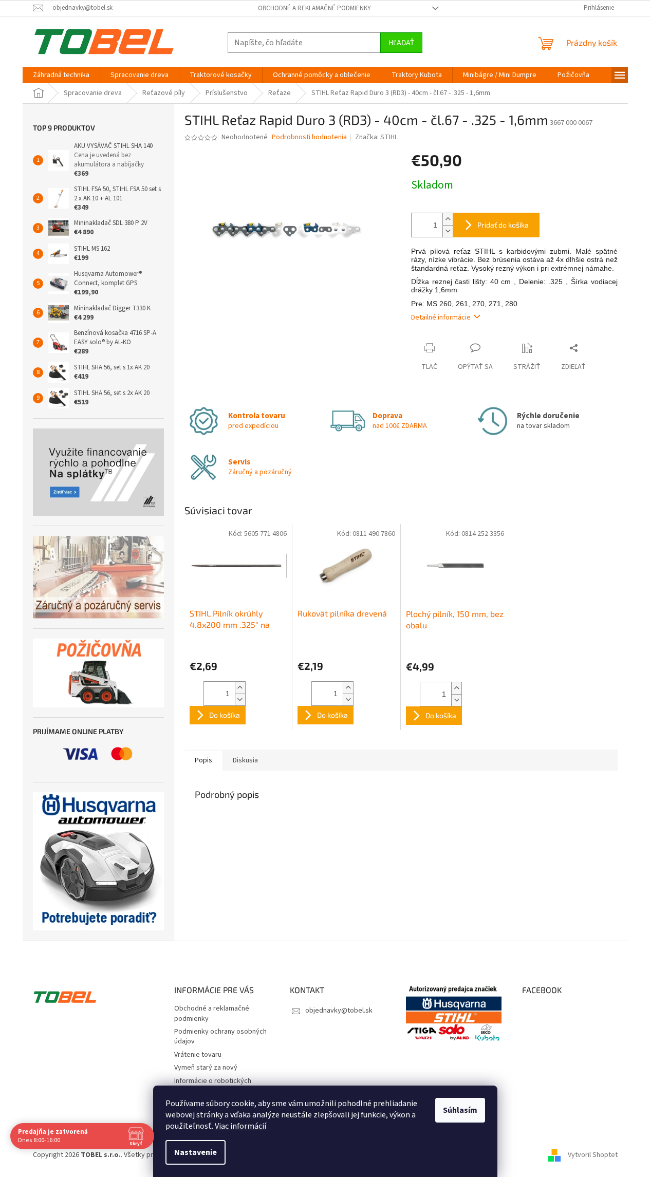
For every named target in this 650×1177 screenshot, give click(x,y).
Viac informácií (240, 1126)
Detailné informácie (441, 317)
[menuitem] (61, 75)
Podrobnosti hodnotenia (309, 137)
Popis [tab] (203, 760)
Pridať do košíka (503, 224)
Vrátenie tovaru (197, 1055)
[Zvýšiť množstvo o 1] (447, 219)
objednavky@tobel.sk (339, 1010)
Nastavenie (195, 1152)
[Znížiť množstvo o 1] (447, 231)
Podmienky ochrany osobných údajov (220, 1036)
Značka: (376, 137)
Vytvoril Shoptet (593, 1155)
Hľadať (401, 42)
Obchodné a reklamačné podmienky (314, 8)
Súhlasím (460, 1110)
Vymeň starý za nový (205, 1067)
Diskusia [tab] (245, 760)
